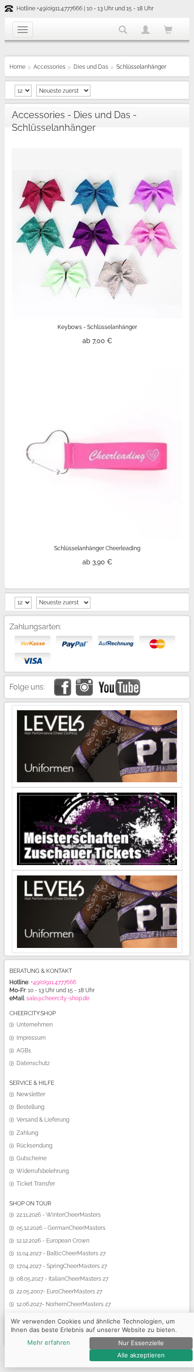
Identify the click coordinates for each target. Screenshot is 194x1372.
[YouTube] (118, 682)
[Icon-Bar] (22, 30)
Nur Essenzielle (141, 1343)
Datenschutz (33, 1063)
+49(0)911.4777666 (53, 982)
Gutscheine (31, 1158)
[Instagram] (84, 682)
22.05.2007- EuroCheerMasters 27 (59, 1291)
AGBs (23, 1050)
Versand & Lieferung (42, 1119)
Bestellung (30, 1107)
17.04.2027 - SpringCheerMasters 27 (61, 1266)
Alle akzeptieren (141, 1355)
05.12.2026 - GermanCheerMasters (60, 1228)
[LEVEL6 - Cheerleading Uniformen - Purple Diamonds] (97, 879)
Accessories (49, 67)
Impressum (31, 1038)
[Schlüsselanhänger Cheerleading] (97, 373)
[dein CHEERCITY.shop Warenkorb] (168, 30)
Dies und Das (90, 67)
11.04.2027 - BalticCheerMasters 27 (60, 1253)
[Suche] (123, 29)
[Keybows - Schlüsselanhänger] (97, 152)
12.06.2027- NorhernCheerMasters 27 (63, 1304)
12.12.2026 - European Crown (52, 1240)
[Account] (145, 29)
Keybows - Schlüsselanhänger (97, 327)
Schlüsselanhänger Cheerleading (97, 548)
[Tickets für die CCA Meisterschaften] (97, 796)
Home (17, 67)
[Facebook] (62, 682)
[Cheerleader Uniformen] (97, 714)
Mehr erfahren (48, 1342)
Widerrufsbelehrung (42, 1171)
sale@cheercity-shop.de (57, 998)
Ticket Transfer (35, 1183)
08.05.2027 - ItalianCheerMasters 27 (62, 1279)
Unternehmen (34, 1024)
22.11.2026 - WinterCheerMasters (58, 1215)
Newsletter (30, 1094)
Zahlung (27, 1133)
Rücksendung (34, 1145)
